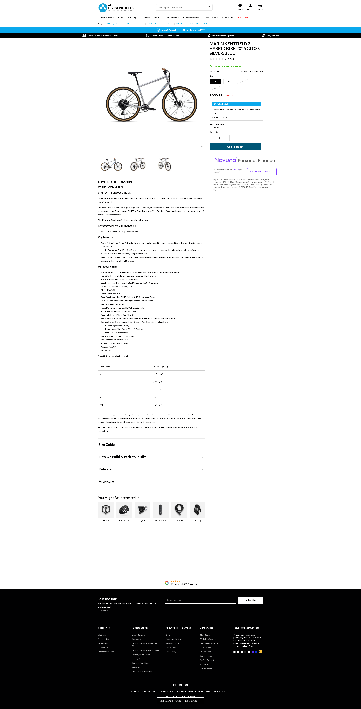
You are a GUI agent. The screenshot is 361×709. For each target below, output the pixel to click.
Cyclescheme (205, 647)
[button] (107, 18)
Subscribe (251, 600)
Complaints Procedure (142, 671)
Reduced (207, 24)
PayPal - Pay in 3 (207, 660)
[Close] (200, 701)
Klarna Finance (206, 656)
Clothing (102, 635)
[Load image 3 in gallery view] (165, 164)
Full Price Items (153, 24)
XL (215, 88)
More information (220, 117)
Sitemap (191, 696)
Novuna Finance (206, 651)
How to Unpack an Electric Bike (145, 650)
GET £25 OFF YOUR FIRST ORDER (178, 701)
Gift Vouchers (206, 668)
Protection (103, 643)
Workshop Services (208, 639)
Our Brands (171, 647)
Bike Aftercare (138, 635)
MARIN (179, 24)
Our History (171, 651)
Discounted (139, 24)
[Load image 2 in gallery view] (138, 164)
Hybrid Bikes (168, 24)
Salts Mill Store (172, 643)
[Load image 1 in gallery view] (111, 164)
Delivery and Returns (141, 654)
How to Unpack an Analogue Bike (144, 644)
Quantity (214, 132)
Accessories (103, 639)
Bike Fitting (205, 635)
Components (104, 647)
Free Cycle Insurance (209, 643)
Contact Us (137, 639)
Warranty (136, 667)
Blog (168, 635)
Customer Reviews (174, 639)
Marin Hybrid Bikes (193, 24)
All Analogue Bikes (114, 24)
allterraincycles (179, 696)
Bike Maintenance (106, 651)
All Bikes (128, 24)
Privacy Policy (103, 611)
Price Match (205, 664)
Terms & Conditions (140, 663)
